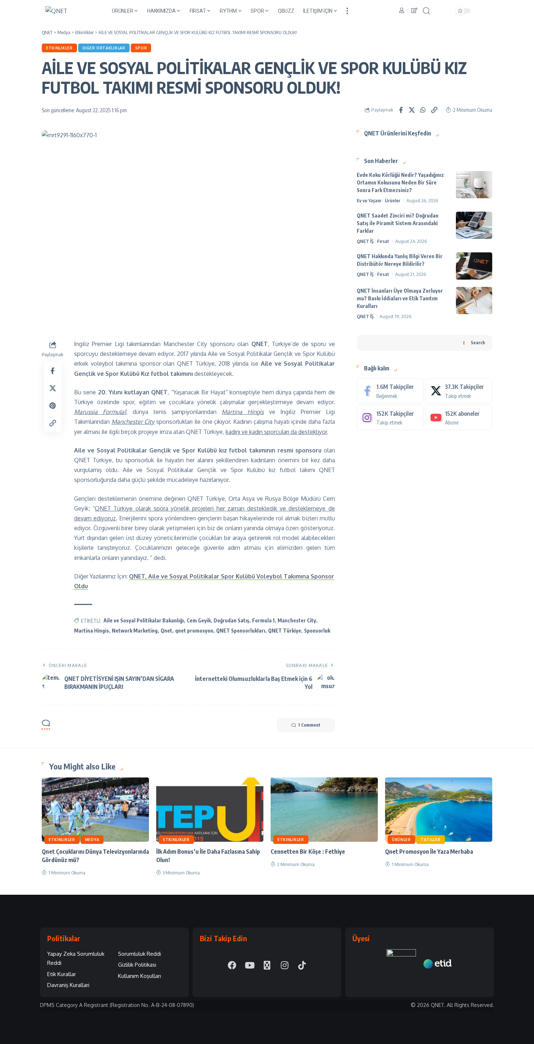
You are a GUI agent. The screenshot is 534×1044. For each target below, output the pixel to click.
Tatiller (431, 839)
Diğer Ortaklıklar (103, 48)
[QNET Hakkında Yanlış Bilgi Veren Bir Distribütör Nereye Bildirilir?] (474, 266)
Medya (92, 839)
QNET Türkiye (284, 630)
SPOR (141, 48)
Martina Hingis (91, 630)
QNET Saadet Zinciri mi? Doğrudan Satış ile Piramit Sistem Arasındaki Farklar (397, 223)
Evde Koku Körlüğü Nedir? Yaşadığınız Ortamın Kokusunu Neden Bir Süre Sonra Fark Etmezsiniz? (400, 182)
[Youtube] (458, 417)
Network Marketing (135, 630)
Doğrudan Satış (231, 620)
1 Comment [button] (309, 725)
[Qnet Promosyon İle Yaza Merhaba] (438, 809)
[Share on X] (412, 110)
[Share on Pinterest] (52, 405)
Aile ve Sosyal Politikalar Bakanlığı (144, 620)
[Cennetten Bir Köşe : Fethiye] (324, 809)
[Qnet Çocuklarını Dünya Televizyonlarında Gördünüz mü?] (95, 809)
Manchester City (297, 620)
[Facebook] (390, 390)
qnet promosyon (194, 630)
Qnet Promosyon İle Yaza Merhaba (429, 851)
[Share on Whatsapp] (423, 110)
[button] (347, 11)
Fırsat (383, 241)
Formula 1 (263, 620)
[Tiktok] (302, 965)
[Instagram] (390, 417)
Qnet (166, 630)
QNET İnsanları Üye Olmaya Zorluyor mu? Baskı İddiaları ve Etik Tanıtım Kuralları (400, 298)
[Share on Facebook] (401, 110)
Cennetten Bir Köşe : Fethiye (308, 851)
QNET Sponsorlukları (240, 630)
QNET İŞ (365, 241)
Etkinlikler (59, 48)
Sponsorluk (317, 630)
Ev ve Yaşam (369, 200)
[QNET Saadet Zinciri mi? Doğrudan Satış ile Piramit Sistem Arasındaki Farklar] (474, 225)
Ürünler (392, 200)
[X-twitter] (267, 965)
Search (478, 342)
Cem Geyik (199, 620)
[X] (458, 390)
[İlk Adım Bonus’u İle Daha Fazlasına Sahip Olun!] (209, 809)
